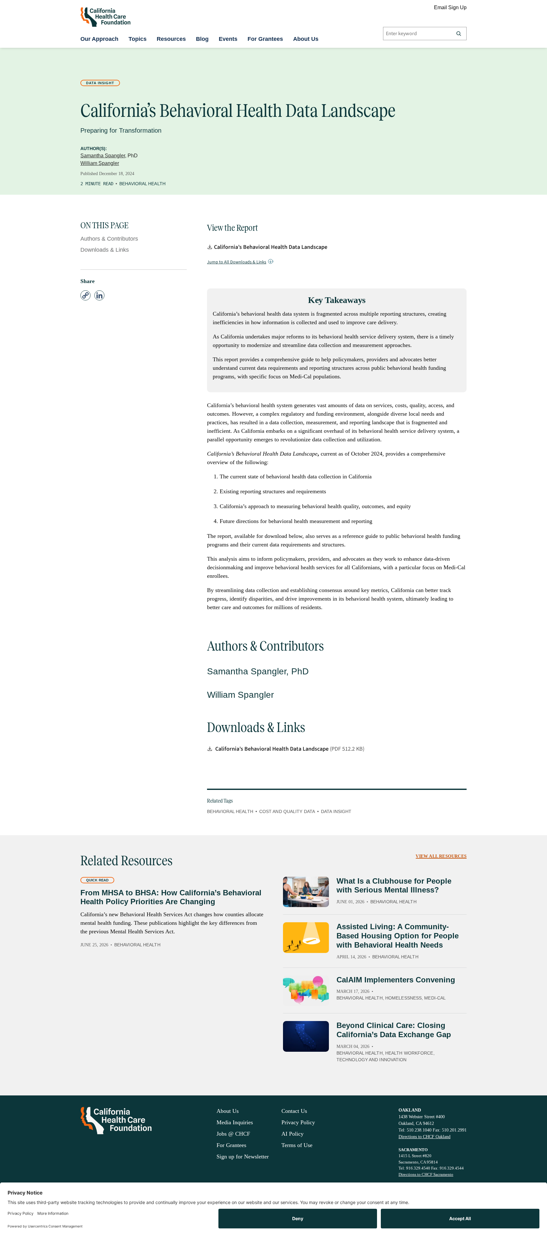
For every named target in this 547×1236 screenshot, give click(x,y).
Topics (138, 39)
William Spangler (99, 163)
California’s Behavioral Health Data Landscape (270, 247)
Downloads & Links (104, 250)
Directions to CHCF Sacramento (426, 1174)
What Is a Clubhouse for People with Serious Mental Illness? (393, 885)
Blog (202, 39)
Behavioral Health (142, 183)
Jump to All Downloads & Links (236, 262)
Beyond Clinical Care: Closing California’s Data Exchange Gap (393, 1030)
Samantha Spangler (102, 155)
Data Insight (100, 83)
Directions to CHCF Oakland (424, 1136)
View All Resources (441, 856)
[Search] (458, 33)
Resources (171, 39)
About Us (305, 39)
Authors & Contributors (109, 239)
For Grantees (265, 39)
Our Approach (99, 39)
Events (228, 39)
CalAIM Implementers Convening (395, 979)
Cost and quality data (287, 811)
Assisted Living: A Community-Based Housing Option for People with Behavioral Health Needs (397, 935)
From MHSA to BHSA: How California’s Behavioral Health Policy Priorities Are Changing (170, 897)
